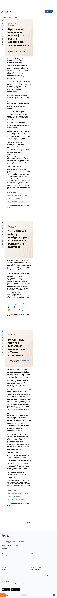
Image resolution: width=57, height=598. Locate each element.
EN (48, 595)
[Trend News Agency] (5, 536)
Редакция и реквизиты (35, 557)
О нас (31, 555)
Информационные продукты (8, 571)
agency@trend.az (5, 548)
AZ (51, 595)
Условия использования (35, 569)
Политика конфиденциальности (37, 571)
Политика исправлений (35, 564)
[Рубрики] (54, 11)
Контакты (32, 559)
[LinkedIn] (18, 584)
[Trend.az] (6, 11)
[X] (9, 584)
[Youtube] (12, 584)
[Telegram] (15, 584)
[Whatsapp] (3, 584)
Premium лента (5, 557)
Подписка (4, 569)
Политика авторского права (36, 573)
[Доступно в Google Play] (15, 589)
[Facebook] (6, 584)
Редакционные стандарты (36, 561)
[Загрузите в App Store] (6, 589)
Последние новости (6, 555)
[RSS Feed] (21, 584)
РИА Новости (11, 78)
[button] (2, 20)
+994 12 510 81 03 (5, 547)
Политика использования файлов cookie (39, 575)
